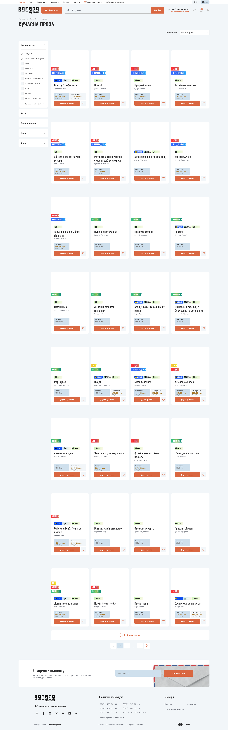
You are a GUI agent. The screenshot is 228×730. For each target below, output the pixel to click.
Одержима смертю (144, 528)
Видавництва (42, 2)
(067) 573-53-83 (108, 704)
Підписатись (178, 673)
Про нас (66, 2)
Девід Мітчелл (140, 160)
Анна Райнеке (180, 89)
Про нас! (168, 704)
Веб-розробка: (40, 724)
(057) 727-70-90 (131, 704)
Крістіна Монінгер (102, 164)
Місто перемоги (142, 382)
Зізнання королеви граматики (104, 308)
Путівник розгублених (105, 231)
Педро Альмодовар (61, 310)
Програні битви (142, 85)
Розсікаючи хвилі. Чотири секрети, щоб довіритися (108, 158)
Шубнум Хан (179, 607)
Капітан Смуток (183, 156)
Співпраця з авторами (115, 2)
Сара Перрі (139, 607)
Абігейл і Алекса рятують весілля (67, 158)
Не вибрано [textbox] (187, 32)
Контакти (76, 2)
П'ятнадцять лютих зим (187, 453)
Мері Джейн (60, 382)
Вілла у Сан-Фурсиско (66, 85)
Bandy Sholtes (181, 385)
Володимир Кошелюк (102, 385)
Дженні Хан (59, 535)
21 (140, 645)
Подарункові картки (94, 2)
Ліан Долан (59, 164)
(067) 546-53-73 (108, 712)
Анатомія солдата (63, 453)
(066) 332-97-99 (108, 708)
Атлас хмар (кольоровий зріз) (150, 156)
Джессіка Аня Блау (62, 385)
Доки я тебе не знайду (66, 603)
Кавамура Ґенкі (101, 456)
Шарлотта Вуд (100, 532)
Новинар (22, 2)
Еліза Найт (99, 314)
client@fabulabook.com (112, 717)
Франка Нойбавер (182, 314)
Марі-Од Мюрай (181, 235)
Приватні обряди (184, 528)
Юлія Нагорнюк (140, 460)
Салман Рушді (140, 385)
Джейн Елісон (100, 89)
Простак (179, 231)
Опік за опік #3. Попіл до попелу (67, 530)
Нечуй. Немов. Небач (105, 603)
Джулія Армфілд (181, 532)
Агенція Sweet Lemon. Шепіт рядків (149, 308)
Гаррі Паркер (60, 456)
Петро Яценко (100, 607)
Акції (31, 2)
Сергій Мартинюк (182, 160)
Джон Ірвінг (59, 607)
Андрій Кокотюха (61, 239)
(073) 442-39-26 (131, 708)
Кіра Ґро (138, 314)
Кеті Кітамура (140, 235)
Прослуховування (143, 231)
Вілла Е (98, 85)
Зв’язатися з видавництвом (50, 706)
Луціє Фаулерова (141, 532)
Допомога (55, 2)
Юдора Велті (139, 89)
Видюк (97, 382)
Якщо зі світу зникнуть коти (109, 453)
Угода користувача (174, 709)
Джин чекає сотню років (188, 603)
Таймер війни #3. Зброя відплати (67, 233)
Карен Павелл (180, 456)
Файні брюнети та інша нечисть (146, 455)
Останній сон (61, 307)
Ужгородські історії (185, 382)
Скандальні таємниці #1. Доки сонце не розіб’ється (189, 308)
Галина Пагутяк (101, 235)
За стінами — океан (185, 85)
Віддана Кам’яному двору (108, 528)
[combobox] (194, 32)
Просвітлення (141, 603)
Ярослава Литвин (61, 89)
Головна (22, 19)
